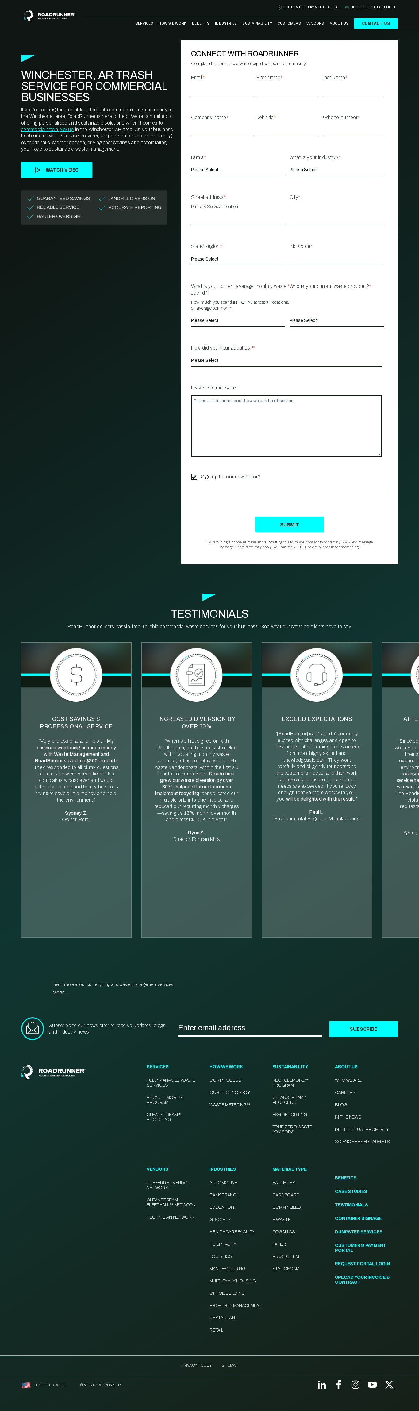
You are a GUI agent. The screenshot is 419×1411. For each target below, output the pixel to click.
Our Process (225, 1080)
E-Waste (281, 1219)
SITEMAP (229, 1365)
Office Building (227, 1293)
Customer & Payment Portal (360, 1248)
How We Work (172, 23)
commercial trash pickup (47, 129)
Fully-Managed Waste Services (171, 1083)
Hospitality (223, 1244)
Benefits (201, 23)
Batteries (283, 1183)
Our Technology (230, 1092)
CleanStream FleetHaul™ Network (171, 1202)
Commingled (286, 1207)
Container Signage (358, 1218)
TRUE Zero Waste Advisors (292, 1129)
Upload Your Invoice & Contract (362, 1280)
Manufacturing (227, 1268)
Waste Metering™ (230, 1105)
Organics (283, 1232)
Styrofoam (285, 1268)
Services (144, 23)
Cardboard (286, 1195)
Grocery (220, 1219)
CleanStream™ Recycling (164, 1117)
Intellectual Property (362, 1129)
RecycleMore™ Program (165, 1100)
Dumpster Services (358, 1232)
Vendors (315, 23)
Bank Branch (224, 1195)
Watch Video (62, 170)
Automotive (223, 1183)
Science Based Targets (362, 1141)
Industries (226, 23)
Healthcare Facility (232, 1232)
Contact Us (376, 23)
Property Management (236, 1305)
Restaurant (224, 1318)
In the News (348, 1117)
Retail (216, 1330)
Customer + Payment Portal (311, 7)
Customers (289, 23)
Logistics (221, 1256)
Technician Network (170, 1217)
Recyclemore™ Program (290, 1083)
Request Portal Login (373, 7)
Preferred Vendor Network (168, 1185)
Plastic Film (285, 1256)
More (59, 992)
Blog (341, 1105)
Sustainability (257, 23)
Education (222, 1207)
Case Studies (351, 1191)
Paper (279, 1244)
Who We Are (348, 1080)
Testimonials (351, 1205)
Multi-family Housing (233, 1281)
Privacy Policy (196, 1365)
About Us (339, 23)
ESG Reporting (289, 1114)
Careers (345, 1092)
